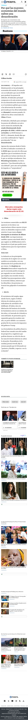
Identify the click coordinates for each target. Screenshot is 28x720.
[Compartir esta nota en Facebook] (2, 74)
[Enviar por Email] (13, 74)
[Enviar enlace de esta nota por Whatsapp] (10, 74)
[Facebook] (4, 701)
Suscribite (7, 195)
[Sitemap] (23, 701)
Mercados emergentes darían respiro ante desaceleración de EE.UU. (14, 209)
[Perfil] (14, 697)
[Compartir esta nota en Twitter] (6, 74)
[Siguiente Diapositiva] (26, 419)
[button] (14, 43)
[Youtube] (12, 701)
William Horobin (5, 401)
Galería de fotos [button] (8, 28)
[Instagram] (16, 701)
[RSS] (19, 701)
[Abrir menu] (2, 2)
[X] (8, 701)
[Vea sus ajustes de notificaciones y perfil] (25, 1)
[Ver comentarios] (26, 5)
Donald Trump (15, 401)
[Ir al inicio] (10, 2)
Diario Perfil (23, 401)
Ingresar (21, 1)
